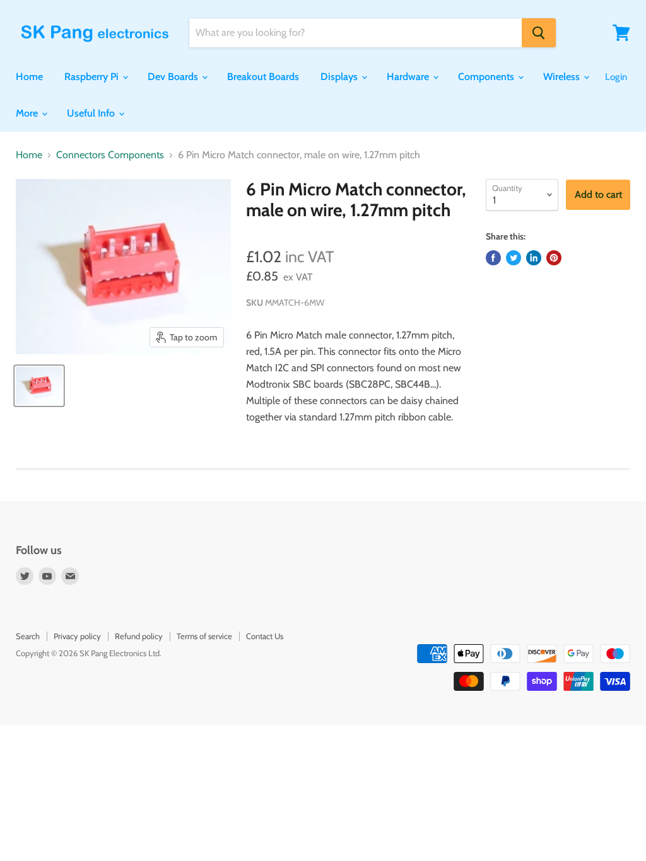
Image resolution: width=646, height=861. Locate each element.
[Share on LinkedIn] (533, 257)
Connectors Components (110, 155)
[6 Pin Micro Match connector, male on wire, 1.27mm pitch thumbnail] (39, 386)
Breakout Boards (263, 77)
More (28, 113)
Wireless (562, 77)
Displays (340, 77)
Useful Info (92, 113)
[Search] (539, 32)
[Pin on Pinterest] (553, 257)
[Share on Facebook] (493, 257)
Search (28, 636)
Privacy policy (77, 636)
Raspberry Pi (92, 77)
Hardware (409, 77)
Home (29, 77)
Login (616, 77)
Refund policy (139, 636)
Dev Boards (174, 77)
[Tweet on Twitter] (513, 257)
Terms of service (204, 636)
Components (487, 77)
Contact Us (264, 636)
